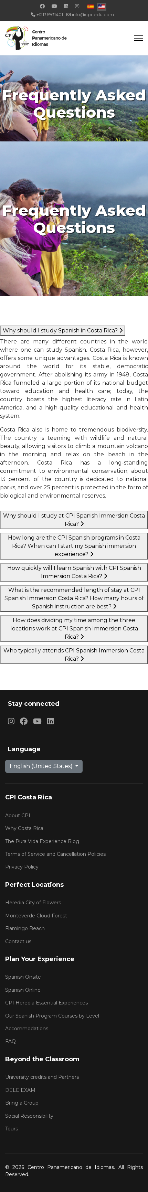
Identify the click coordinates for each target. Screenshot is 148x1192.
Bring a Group (22, 1103)
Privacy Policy (22, 867)
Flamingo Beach (25, 928)
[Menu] (138, 38)
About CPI (17, 815)
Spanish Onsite (23, 977)
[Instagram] (77, 6)
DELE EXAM (20, 1090)
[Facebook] (42, 6)
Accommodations (26, 1028)
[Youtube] (54, 6)
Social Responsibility (29, 1116)
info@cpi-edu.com (93, 14)
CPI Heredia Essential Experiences (46, 1003)
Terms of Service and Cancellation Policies (55, 854)
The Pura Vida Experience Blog (42, 841)
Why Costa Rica (24, 828)
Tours (11, 1129)
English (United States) (42, 766)
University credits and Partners (42, 1077)
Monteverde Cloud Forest (36, 916)
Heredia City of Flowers (33, 903)
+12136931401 (49, 14)
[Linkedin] (66, 6)
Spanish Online (23, 990)
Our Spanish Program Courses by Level (52, 1016)
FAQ (10, 1041)
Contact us (18, 941)
